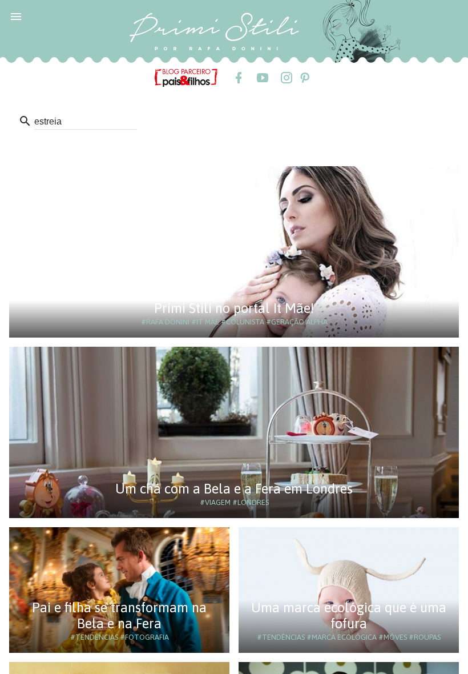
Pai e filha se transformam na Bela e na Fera (119, 615)
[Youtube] (262, 78)
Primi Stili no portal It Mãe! (234, 308)
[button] (16, 16)
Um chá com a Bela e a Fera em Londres (234, 488)
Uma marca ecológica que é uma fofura (348, 615)
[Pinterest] (304, 78)
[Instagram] (286, 78)
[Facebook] (238, 78)
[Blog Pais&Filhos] (186, 77)
